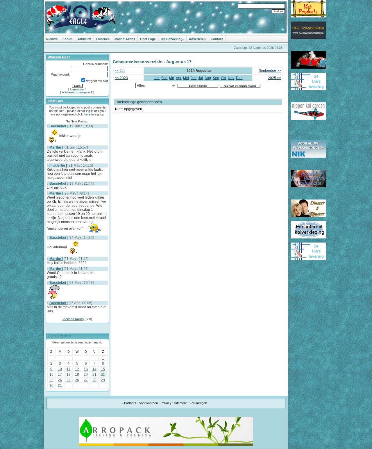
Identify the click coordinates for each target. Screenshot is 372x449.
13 (86, 369)
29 (103, 380)
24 (60, 380)
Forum (67, 39)
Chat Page (148, 39)
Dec (239, 78)
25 (69, 380)
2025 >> (274, 78)
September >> (270, 71)
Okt (223, 78)
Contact (217, 39)
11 (68, 369)
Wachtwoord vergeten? (77, 92)
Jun (193, 78)
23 (51, 380)
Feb (164, 78)
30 (51, 386)
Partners (130, 403)
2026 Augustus (59, 336)
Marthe (55, 147)
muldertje (57, 165)
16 (51, 375)
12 (77, 369)
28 (94, 380)
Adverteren (197, 39)
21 (94, 375)
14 (94, 369)
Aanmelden (77, 89)
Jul (200, 78)
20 (86, 375)
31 (60, 386)
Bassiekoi (58, 126)
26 (77, 380)
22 (103, 374)
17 (60, 375)
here (87, 114)
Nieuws (52, 39)
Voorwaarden (148, 403)
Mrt (171, 78)
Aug (208, 78)
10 (60, 369)
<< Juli (120, 71)
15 (103, 369)
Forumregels (198, 403)
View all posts (73, 319)
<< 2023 (121, 78)
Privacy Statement (174, 403)
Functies (103, 39)
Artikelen (84, 39)
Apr (178, 78)
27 (86, 380)
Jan (157, 78)
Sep (216, 78)
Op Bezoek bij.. (172, 39)
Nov (231, 78)
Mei (186, 78)
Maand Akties (125, 39)
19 (77, 375)
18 (69, 375)
